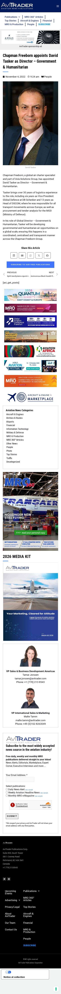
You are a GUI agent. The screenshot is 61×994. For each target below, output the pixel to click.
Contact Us (11, 929)
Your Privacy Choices (28, 972)
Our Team (10, 922)
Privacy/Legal (12, 906)
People (30, 24)
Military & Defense (15, 432)
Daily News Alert (20, 789)
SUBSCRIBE (44, 24)
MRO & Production (14, 24)
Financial (47, 20)
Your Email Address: (16, 775)
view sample (29, 790)
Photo (9, 450)
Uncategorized (13, 461)
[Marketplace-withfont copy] (30, 396)
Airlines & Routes (14, 417)
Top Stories (10, 20)
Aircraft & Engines (29, 20)
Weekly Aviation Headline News (28, 792)
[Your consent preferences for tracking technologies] (56, 989)
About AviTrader (10, 914)
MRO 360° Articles (34, 17)
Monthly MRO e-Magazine (25, 795)
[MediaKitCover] (30, 601)
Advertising (11, 900)
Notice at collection (14, 977)
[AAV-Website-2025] (30, 37)
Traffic (9, 458)
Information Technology (17, 428)
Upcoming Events (10, 892)
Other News (11, 443)
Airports (10, 421)
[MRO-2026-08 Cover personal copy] (30, 511)
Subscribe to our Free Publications (30, 265)
